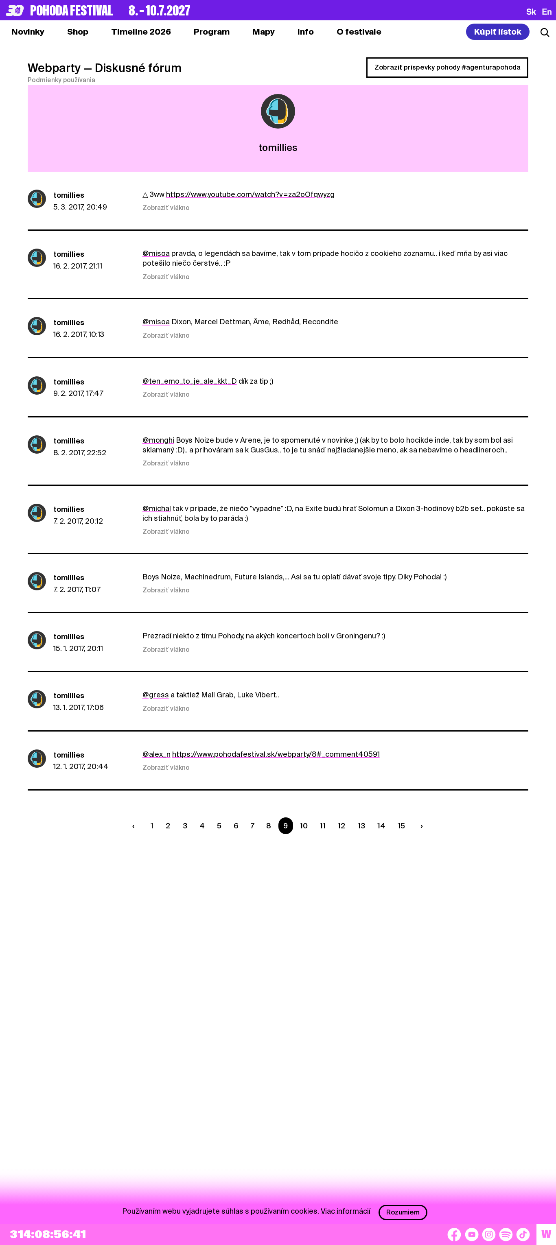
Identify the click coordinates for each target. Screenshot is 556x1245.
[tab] (77, 31)
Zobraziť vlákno (166, 208)
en (547, 11)
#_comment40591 (348, 754)
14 (381, 825)
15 (401, 825)
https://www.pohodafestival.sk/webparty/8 (244, 754)
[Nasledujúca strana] (420, 825)
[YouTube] (472, 1234)
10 (304, 825)
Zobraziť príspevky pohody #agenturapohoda (447, 67)
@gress (155, 694)
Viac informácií (345, 1210)
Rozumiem (403, 1212)
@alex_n (156, 754)
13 (361, 825)
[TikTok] (523, 1234)
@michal (156, 508)
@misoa (156, 253)
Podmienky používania (61, 80)
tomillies (68, 195)
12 (342, 825)
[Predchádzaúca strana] (135, 825)
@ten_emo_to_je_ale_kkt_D (189, 381)
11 (323, 825)
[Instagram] (489, 1234)
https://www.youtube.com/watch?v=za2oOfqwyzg (250, 194)
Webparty (54, 68)
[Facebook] (454, 1234)
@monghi (158, 440)
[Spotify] (506, 1234)
